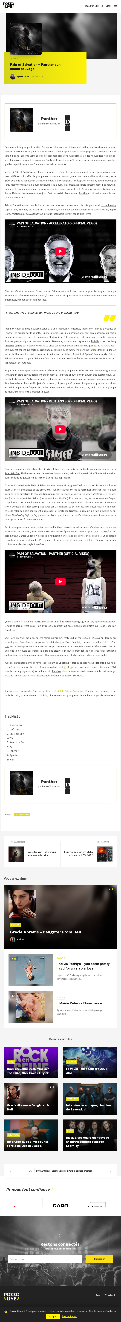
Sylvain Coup (23, 77)
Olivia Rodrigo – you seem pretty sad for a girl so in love (84, 966)
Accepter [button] (53, 1316)
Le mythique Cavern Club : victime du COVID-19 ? (78, 853)
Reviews (14, 59)
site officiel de (66, 691)
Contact (110, 1295)
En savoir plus (69, 1316)
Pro (98, 1295)
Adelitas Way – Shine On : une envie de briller (42, 853)
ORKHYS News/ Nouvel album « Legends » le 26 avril (60, 1171)
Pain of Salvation (22, 814)
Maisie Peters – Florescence (80, 1003)
